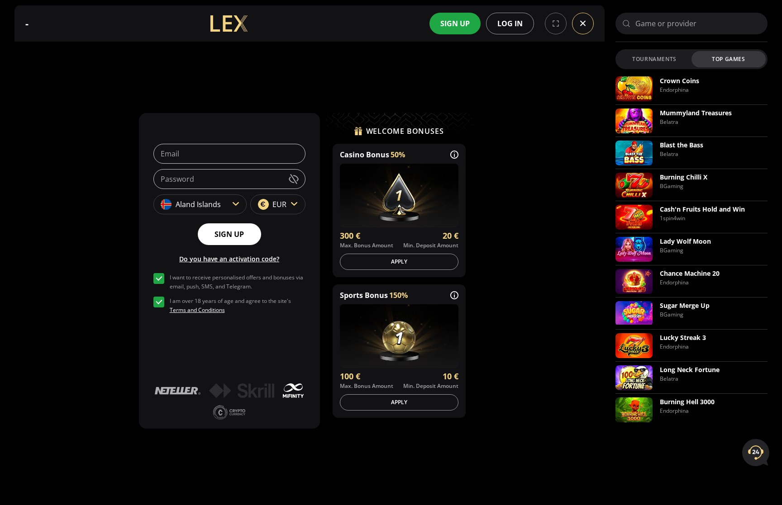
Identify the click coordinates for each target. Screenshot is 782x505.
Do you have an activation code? (229, 259)
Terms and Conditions (197, 310)
